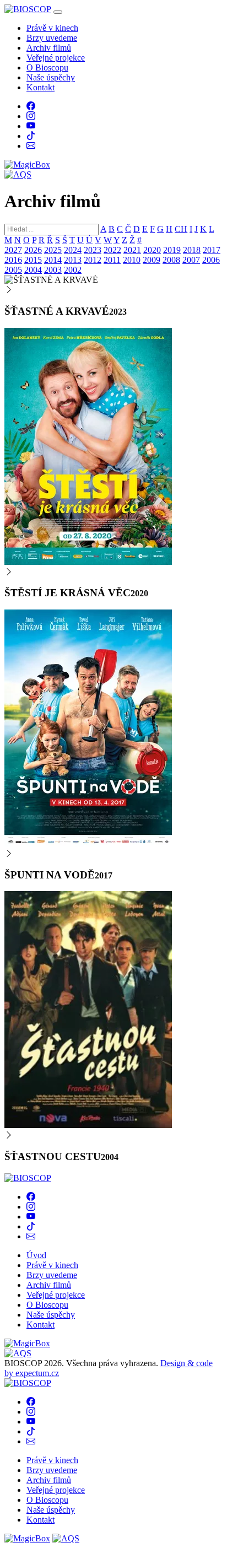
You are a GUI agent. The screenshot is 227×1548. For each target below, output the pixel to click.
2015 (33, 260)
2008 (171, 260)
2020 (152, 250)
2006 (211, 260)
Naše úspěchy (50, 77)
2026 (33, 250)
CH (181, 228)
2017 (211, 250)
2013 (73, 260)
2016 (13, 260)
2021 (132, 250)
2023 (92, 250)
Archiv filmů (48, 47)
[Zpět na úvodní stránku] (27, 1178)
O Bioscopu (47, 67)
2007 (191, 260)
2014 (53, 260)
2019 (172, 250)
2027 (13, 250)
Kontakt (40, 87)
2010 (131, 260)
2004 (33, 269)
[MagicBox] (27, 164)
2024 (73, 250)
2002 (73, 269)
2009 (151, 260)
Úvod (36, 1255)
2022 (112, 250)
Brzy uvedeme (51, 37)
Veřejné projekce (55, 57)
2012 (92, 260)
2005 (13, 269)
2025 (53, 250)
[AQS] (17, 174)
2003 (53, 269)
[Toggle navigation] (57, 12)
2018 (192, 250)
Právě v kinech (52, 28)
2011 (112, 260)
